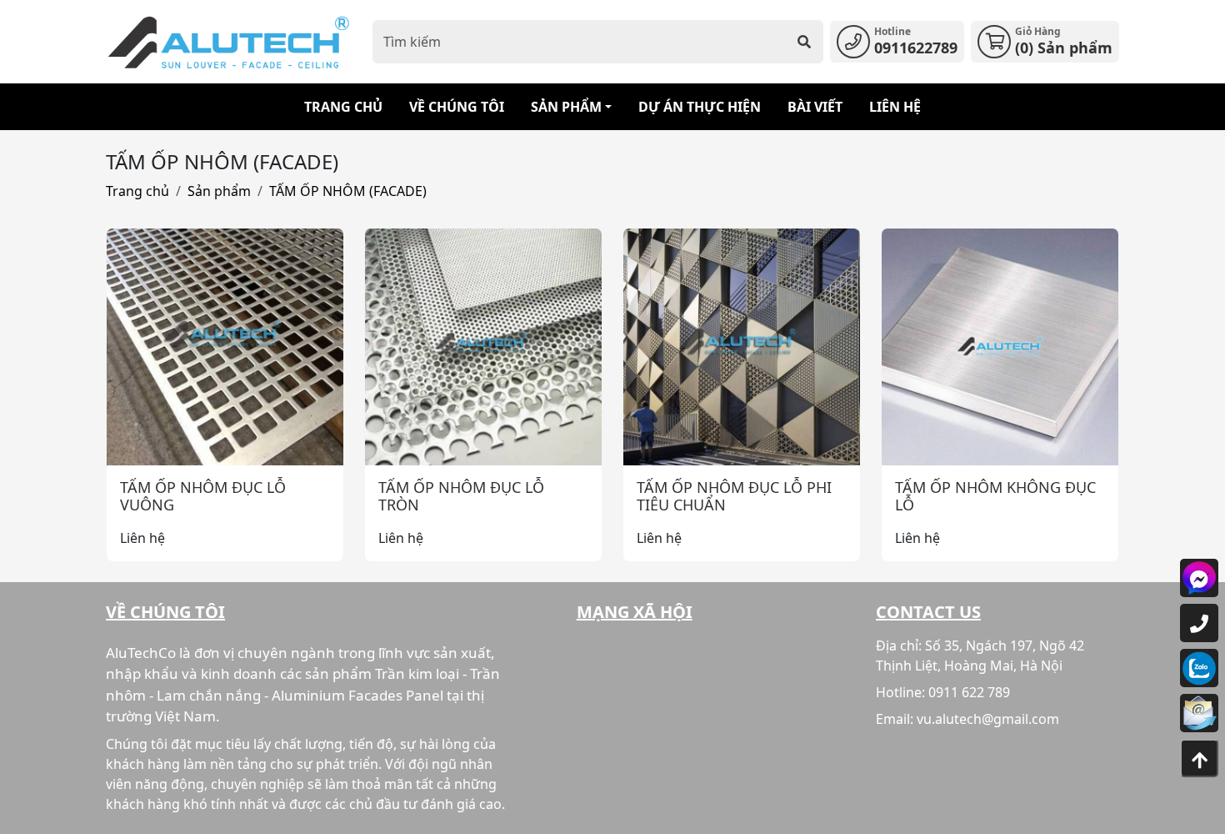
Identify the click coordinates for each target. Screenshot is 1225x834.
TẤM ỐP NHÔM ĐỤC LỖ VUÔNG (203, 496)
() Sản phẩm (1063, 48)
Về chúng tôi (456, 107)
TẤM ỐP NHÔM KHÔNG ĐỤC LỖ (995, 496)
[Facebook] (1199, 578)
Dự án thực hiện (699, 107)
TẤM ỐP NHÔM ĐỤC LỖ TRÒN (461, 496)
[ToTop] (1199, 758)
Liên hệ (895, 107)
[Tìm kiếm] (804, 42)
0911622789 (916, 48)
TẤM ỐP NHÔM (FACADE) (348, 191)
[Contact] (1199, 713)
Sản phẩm (566, 107)
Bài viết (815, 107)
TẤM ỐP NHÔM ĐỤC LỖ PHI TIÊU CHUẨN (734, 496)
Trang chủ (343, 107)
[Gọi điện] (1199, 623)
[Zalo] (1199, 668)
